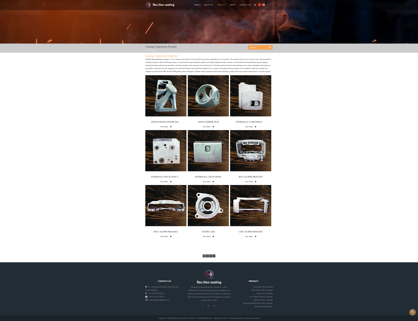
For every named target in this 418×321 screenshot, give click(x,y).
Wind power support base (166, 122)
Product (221, 4)
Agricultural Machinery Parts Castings (258, 303)
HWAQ (224, 318)
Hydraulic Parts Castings (263, 300)
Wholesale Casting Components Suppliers (244, 318)
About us (208, 4)
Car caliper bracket (251, 231)
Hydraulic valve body (208, 177)
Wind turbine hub (208, 122)
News (232, 4)
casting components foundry (218, 62)
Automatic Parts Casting (263, 287)
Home (196, 4)
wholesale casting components (203, 71)
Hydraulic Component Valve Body (250, 122)
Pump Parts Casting (265, 293)
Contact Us (245, 4)
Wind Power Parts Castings (262, 290)
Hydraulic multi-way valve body (166, 177)
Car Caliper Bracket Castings (261, 296)
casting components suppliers (197, 62)
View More (164, 127)
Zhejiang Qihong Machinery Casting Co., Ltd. (159, 59)
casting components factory (197, 293)
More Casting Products (264, 306)
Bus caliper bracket (251, 177)
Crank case (208, 231)
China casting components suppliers (212, 290)
